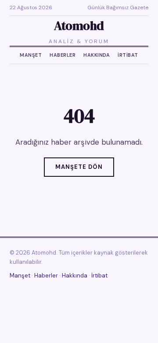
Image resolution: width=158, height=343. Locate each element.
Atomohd (79, 25)
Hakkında (96, 55)
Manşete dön (79, 167)
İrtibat (128, 55)
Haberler (62, 55)
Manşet (31, 55)
